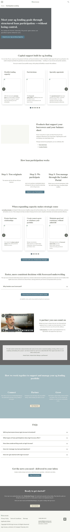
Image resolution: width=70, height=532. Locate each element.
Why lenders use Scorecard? (12, 286)
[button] (30, 107)
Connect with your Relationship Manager (34, 259)
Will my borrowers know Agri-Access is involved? (19, 432)
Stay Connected (35, 475)
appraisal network (56, 96)
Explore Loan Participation (35, 192)
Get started (35, 506)
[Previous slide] (3, 89)
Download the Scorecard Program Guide (34, 294)
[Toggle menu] (2, 2)
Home (2, 6)
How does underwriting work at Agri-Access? (18, 443)
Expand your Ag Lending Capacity (13, 37)
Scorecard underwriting (30, 96)
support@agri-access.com (44, 521)
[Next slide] (66, 89)
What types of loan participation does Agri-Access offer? (21, 438)
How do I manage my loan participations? (16, 449)
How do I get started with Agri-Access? (16, 454)
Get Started (34, 406)
